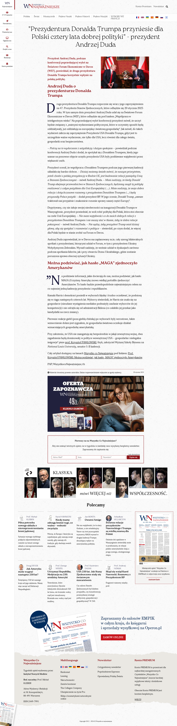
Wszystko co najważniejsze (104, 721)
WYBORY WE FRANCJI (117, 18)
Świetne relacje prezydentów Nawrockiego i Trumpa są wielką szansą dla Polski (118, 528)
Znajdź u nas (7, 49)
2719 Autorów (7, 15)
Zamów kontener (68, 684)
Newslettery (7, 24)
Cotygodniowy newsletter (109, 667)
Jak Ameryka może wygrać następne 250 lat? (29, 572)
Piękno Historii (82, 17)
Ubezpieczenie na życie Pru (73, 692)
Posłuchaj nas (7, 32)
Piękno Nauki (65, 17)
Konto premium (7, 66)
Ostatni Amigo (93, 520)
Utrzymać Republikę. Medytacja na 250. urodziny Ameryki (59, 575)
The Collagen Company (71, 688)
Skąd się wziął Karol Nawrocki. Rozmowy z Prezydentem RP (118, 575)
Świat (36, 17)
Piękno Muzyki (100, 17)
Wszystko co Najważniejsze (98, 353)
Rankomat (65, 672)
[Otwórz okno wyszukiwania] (167, 7)
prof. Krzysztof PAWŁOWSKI (80, 342)
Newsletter (158, 7)
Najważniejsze (7, 7)
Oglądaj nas (7, 41)
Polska (26, 17)
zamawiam (154, 580)
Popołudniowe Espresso (109, 671)
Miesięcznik (49, 17)
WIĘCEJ (138, 699)
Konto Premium (143, 7)
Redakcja (7, 58)
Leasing (64, 676)
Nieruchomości (67, 680)
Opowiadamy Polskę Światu (110, 676)
